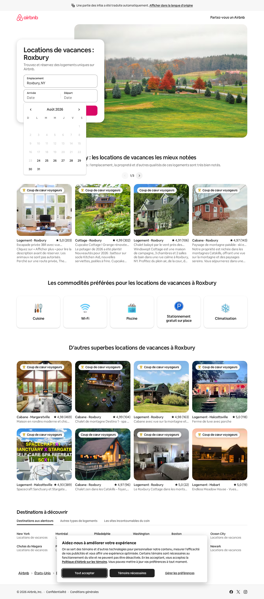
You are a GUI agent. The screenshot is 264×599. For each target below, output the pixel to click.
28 (71, 160)
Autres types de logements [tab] (78, 521)
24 (38, 160)
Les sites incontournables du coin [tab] (127, 521)
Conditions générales (84, 592)
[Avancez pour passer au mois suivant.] (79, 109)
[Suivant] (139, 175)
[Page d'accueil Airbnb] (27, 17)
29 (79, 160)
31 (38, 169)
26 (55, 160)
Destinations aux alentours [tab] (35, 521)
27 (63, 160)
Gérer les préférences (179, 573)
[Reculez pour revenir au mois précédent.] (31, 109)
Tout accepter (84, 573)
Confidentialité (56, 592)
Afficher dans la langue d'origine (171, 5)
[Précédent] (125, 175)
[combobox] (60, 83)
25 (46, 160)
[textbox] (42, 97)
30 (30, 169)
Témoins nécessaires (132, 573)
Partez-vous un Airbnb (227, 17)
